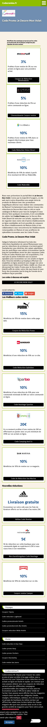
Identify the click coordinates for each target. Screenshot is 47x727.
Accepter (9, 722)
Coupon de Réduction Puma (23, 331)
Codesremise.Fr (9, 3)
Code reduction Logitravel (12, 617)
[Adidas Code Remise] (23, 494)
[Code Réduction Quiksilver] (23, 342)
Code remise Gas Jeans (10, 662)
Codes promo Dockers (10, 653)
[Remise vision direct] (23, 125)
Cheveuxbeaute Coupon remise (23, 115)
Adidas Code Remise (23, 519)
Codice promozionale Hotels (12, 621)
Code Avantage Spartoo (23, 405)
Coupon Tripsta (8, 612)
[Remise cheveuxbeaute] (23, 90)
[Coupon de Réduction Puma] (23, 306)
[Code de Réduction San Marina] (23, 453)
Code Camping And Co (23, 442)
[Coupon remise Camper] (23, 568)
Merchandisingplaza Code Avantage (23, 556)
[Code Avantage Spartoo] (23, 379)
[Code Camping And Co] (23, 416)
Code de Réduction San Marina (23, 479)
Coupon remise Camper (23, 593)
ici (19, 718)
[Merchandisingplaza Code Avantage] (23, 531)
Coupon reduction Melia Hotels (14, 631)
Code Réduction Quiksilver (23, 368)
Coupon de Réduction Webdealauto (23, 80)
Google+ (30, 293)
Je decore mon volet (23, 282)
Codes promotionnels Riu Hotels (14, 626)
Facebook (8, 293)
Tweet (20, 293)
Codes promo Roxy (9, 649)
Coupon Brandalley (9, 658)
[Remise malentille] (23, 160)
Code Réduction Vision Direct (23, 150)
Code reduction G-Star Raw (12, 644)
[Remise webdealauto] (23, 54)
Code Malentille (23, 185)
